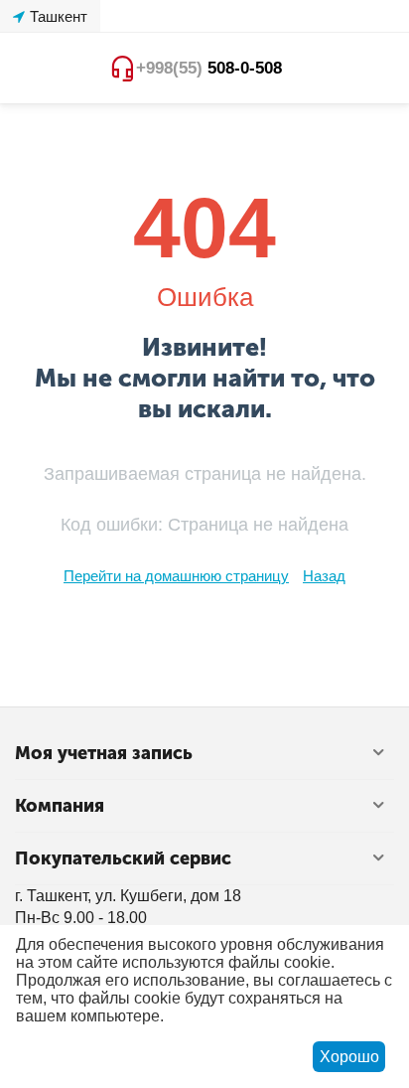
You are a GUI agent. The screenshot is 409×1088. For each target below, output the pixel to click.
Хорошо (349, 1056)
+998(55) (209, 68)
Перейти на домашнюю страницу (176, 575)
